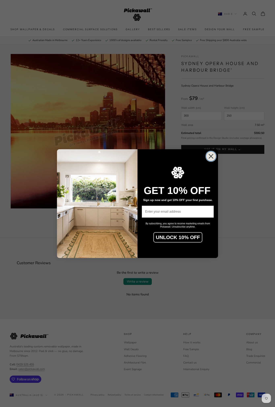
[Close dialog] (211, 156)
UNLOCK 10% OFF (178, 237)
